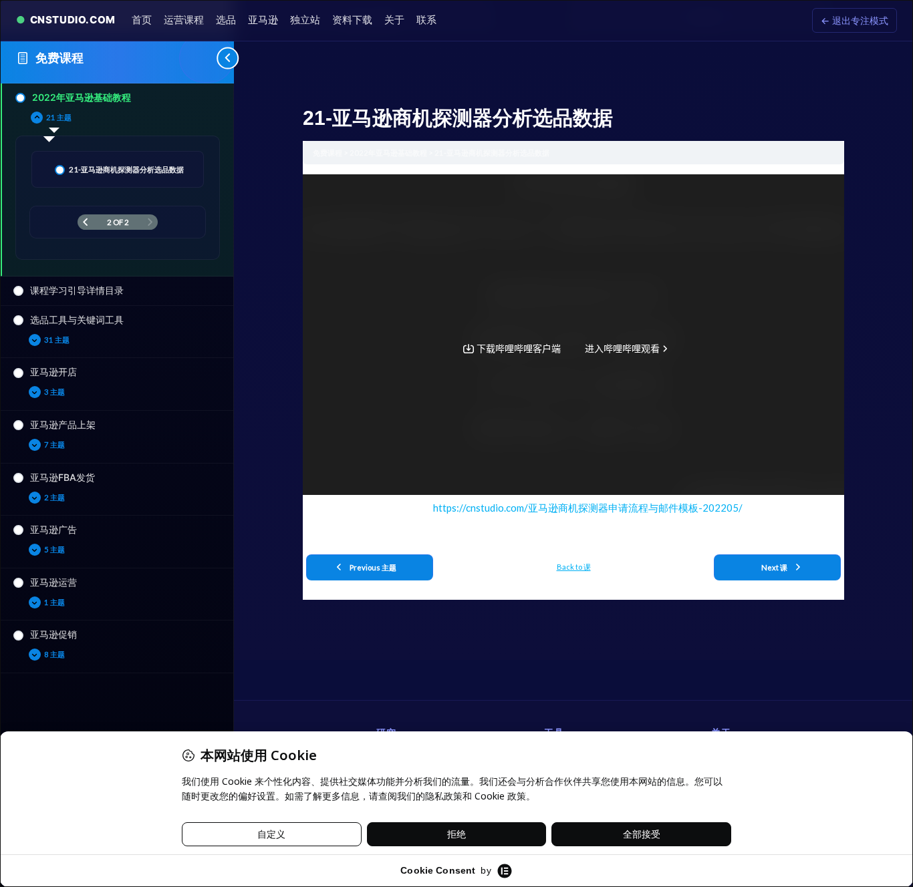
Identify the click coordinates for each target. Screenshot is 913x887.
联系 (426, 19)
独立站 (305, 19)
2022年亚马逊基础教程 (389, 152)
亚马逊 (263, 19)
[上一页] (85, 222)
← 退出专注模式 (854, 20)
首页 (142, 19)
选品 (226, 19)
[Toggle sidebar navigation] (206, 58)
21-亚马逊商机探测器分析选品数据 (491, 152)
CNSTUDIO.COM (73, 19)
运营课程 (184, 19)
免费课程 (59, 58)
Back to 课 (574, 566)
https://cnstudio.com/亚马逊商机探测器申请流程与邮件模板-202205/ (588, 508)
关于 (394, 19)
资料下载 (352, 19)
